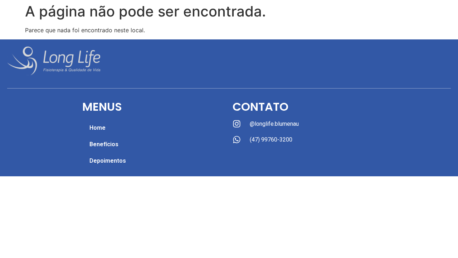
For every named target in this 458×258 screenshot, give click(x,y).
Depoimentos (107, 160)
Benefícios (103, 144)
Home (97, 127)
